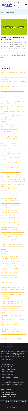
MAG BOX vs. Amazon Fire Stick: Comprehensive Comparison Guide (13, 87)
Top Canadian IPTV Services (7, 373)
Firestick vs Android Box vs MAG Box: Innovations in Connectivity (14, 78)
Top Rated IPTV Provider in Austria (10, 331)
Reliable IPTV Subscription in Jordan (10, 303)
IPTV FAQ (3, 249)
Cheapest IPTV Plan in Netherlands (10, 200)
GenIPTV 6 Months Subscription (8, 394)
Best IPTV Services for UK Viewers (10, 157)
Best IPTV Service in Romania (8, 143)
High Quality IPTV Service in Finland (10, 237)
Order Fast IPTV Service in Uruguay (10, 258)
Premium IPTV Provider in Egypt (9, 282)
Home (2, 241)
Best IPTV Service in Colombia (9, 136)
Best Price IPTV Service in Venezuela (11, 172)
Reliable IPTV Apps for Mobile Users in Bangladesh (11, 295)
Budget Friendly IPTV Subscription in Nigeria (13, 181)
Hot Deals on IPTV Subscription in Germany (12, 246)
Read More (4, 60)
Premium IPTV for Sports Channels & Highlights (13, 266)
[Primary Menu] (26, 5)
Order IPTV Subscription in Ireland (10, 261)
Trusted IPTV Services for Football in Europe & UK (13, 335)
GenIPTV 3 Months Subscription (8, 396)
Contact (3, 405)
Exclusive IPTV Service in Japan (9, 227)
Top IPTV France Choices (7, 371)
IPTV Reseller (4, 251)
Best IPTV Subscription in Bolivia (9, 160)
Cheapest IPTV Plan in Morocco (9, 198)
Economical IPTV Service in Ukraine (10, 222)
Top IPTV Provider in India (8, 326)
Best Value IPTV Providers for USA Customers (13, 177)
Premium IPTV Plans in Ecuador (9, 272)
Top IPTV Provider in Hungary (9, 324)
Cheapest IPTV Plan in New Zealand (10, 203)
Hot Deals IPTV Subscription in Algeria (11, 244)
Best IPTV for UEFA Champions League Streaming (11, 120)
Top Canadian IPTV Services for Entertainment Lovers (13, 316)
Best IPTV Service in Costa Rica (9, 138)
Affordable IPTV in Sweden (7, 368)
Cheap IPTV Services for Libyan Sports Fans (12, 191)
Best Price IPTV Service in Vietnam (10, 174)
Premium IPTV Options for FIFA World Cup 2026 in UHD (14, 269)
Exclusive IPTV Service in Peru (9, 229)
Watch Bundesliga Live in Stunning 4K (11, 338)
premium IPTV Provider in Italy (9, 284)
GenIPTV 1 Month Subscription (8, 399)
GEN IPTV (17, 3)
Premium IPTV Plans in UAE (8, 280)
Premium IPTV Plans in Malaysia (9, 275)
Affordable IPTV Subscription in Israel (11, 108)
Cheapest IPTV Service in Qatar (9, 210)
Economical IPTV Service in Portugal (10, 220)
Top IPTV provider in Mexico (8, 329)
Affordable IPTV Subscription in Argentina (12, 106)
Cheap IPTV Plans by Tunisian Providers (11, 188)
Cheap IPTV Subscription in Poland (10, 193)
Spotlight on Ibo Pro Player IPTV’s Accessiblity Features (13, 73)
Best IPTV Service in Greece (8, 141)
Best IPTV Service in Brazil (8, 133)
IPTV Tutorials (5, 253)
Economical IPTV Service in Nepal (10, 212)
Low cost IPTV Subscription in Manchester (12, 256)
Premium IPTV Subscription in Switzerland (12, 289)
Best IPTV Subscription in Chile (9, 162)
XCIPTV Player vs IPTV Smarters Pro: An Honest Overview (13, 82)
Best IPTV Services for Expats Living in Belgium (13, 148)
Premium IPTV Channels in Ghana (10, 263)
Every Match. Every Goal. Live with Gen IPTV (12, 224)
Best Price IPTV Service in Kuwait (9, 169)
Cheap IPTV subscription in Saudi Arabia (11, 195)
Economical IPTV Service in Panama (10, 217)
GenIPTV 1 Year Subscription (7, 392)
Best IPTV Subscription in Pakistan (10, 164)
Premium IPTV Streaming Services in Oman (12, 287)
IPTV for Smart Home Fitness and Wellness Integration (12, 92)
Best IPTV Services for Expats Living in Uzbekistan (11, 154)
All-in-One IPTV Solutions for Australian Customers (11, 116)
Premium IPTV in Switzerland (8, 369)
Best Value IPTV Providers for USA (9, 363)
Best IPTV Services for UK (7, 364)
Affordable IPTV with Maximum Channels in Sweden (12, 112)
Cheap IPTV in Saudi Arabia (7, 374)
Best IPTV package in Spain (8, 131)
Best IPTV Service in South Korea (9, 146)
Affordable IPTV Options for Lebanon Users (12, 101)
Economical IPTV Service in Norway (10, 215)
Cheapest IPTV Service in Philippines (10, 207)
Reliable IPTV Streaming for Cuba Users (11, 298)
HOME (2, 401)
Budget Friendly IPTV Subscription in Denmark (13, 179)
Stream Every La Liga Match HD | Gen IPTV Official (12, 311)
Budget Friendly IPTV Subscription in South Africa (12, 185)
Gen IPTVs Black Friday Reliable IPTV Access (12, 232)
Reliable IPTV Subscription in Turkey (11, 308)
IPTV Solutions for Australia (7, 366)
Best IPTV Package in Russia (8, 126)
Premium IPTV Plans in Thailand (9, 277)
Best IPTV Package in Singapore (9, 129)
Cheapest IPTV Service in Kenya (9, 205)
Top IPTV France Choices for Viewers (10, 322)
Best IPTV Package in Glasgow (9, 124)
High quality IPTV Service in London (10, 239)
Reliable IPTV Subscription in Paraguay (11, 306)
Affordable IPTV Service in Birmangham (11, 104)
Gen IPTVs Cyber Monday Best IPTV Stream (12, 234)
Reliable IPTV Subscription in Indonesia (11, 301)
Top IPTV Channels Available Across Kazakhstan (13, 319)
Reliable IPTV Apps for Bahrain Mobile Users (12, 292)
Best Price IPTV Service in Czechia (10, 167)
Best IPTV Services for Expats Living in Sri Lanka (13, 150)
